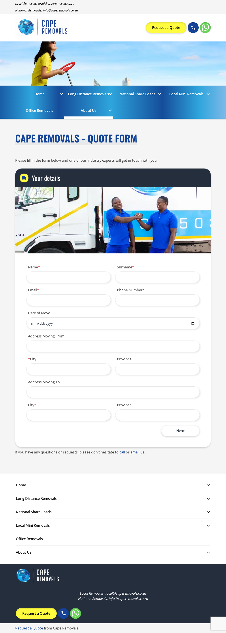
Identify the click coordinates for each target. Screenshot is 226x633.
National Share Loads (137, 94)
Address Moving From (46, 336)
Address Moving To (44, 382)
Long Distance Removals (88, 94)
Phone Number (131, 290)
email (134, 452)
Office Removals (39, 110)
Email (33, 290)
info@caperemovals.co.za (60, 10)
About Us (88, 110)
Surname (125, 267)
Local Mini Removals (186, 94)
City (32, 359)
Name (34, 267)
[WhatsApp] (205, 27)
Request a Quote (166, 27)
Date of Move (39, 313)
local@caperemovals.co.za (56, 3)
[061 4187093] (193, 27)
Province (124, 359)
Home (39, 94)
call (122, 452)
